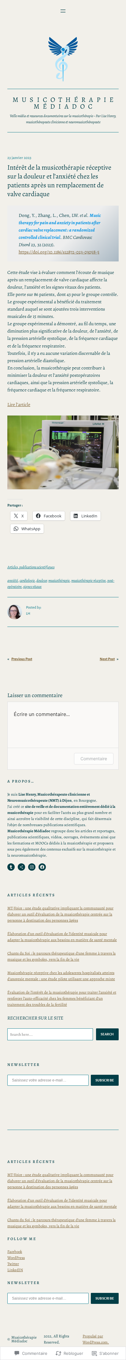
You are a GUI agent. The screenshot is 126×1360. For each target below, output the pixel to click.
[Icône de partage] (21, 867)
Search (107, 1034)
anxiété (12, 580)
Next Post (107, 659)
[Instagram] (31, 867)
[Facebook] (42, 867)
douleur (41, 580)
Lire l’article (18, 404)
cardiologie (27, 580)
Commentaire (93, 758)
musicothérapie (59, 580)
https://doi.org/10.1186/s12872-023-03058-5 (59, 252)
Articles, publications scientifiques (30, 567)
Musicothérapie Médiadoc (65, 103)
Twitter (13, 1263)
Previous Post (21, 659)
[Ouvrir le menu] (63, 11)
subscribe (104, 1080)
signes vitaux (32, 586)
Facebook (14, 1251)
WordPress (16, 1257)
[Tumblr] (11, 867)
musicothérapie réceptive (88, 580)
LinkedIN (15, 1269)
